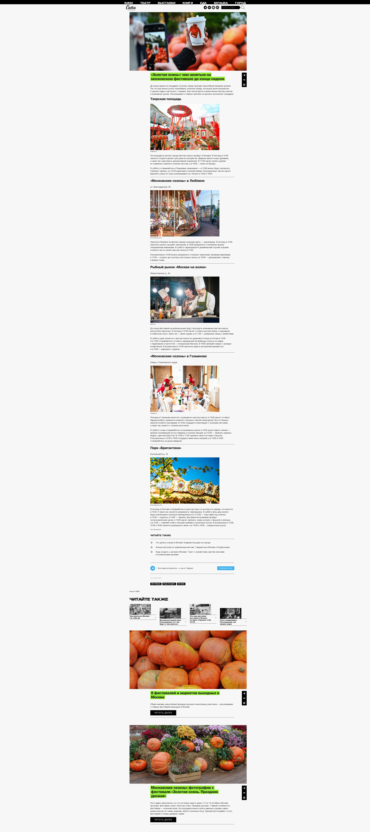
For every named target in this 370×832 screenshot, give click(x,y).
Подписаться (225, 568)
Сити (131, 7)
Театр (145, 3)
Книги (187, 3)
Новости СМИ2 (135, 591)
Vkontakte (209, 7)
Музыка (221, 3)
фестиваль (156, 584)
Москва (181, 584)
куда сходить (169, 584)
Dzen (213, 7)
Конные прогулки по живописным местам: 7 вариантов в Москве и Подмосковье (193, 547)
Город (240, 3)
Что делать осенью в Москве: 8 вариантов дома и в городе (183, 543)
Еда (203, 3)
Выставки (166, 3)
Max (217, 7)
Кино (128, 3)
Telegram (205, 7)
